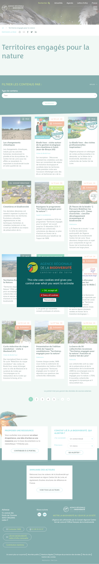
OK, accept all (50, 290)
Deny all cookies (50, 295)
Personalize (49, 300)
